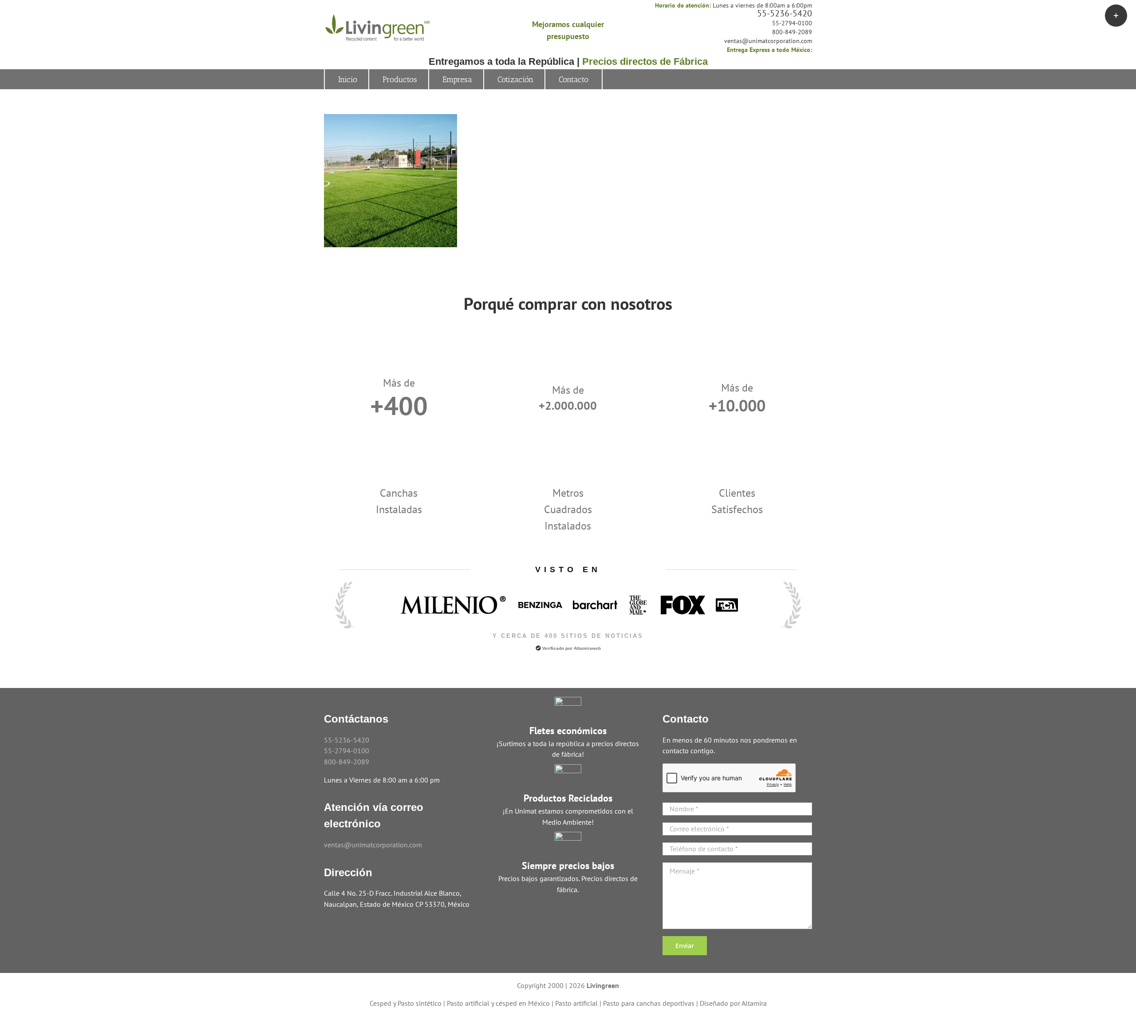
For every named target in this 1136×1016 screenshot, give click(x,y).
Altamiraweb (587, 648)
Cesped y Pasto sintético (406, 1003)
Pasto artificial (576, 1003)
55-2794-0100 (792, 23)
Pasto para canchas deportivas (648, 1003)
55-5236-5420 (784, 13)
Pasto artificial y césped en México (498, 1003)
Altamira (754, 1003)
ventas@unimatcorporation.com (768, 41)
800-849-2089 (792, 32)
